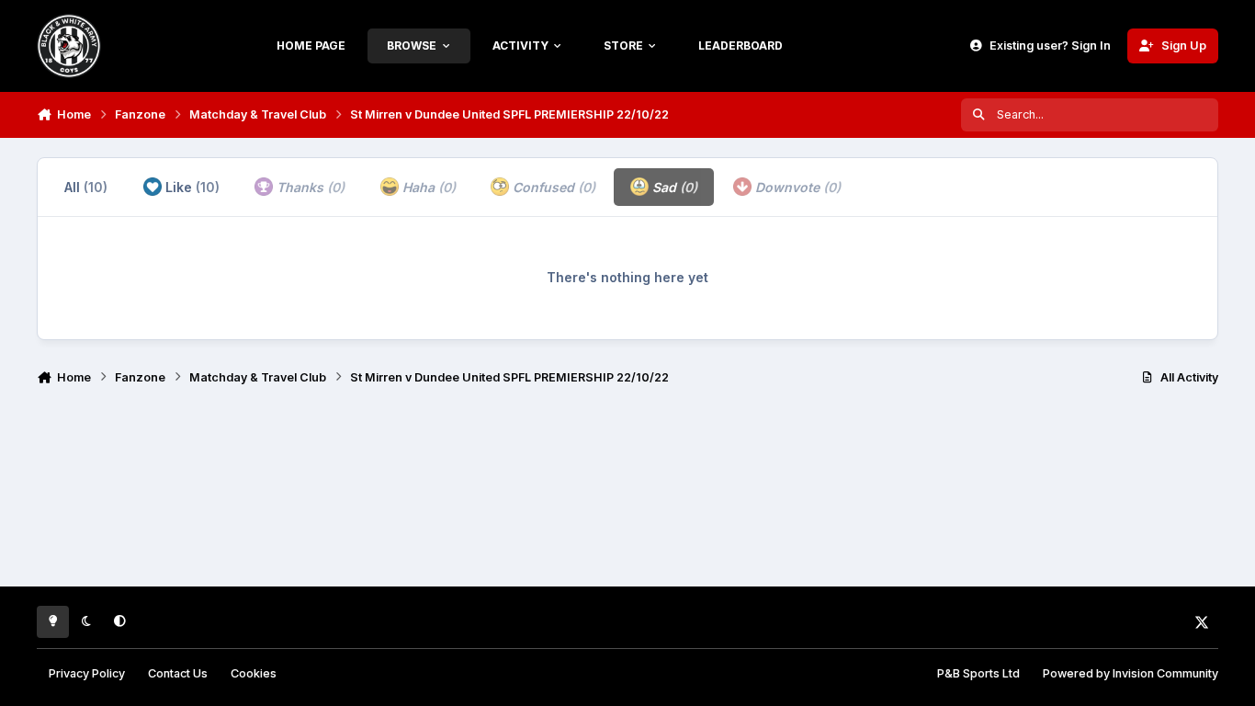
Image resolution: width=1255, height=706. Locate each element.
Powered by (1130, 673)
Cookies (254, 673)
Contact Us (178, 673)
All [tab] (85, 187)
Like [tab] (191, 187)
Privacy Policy (87, 673)
